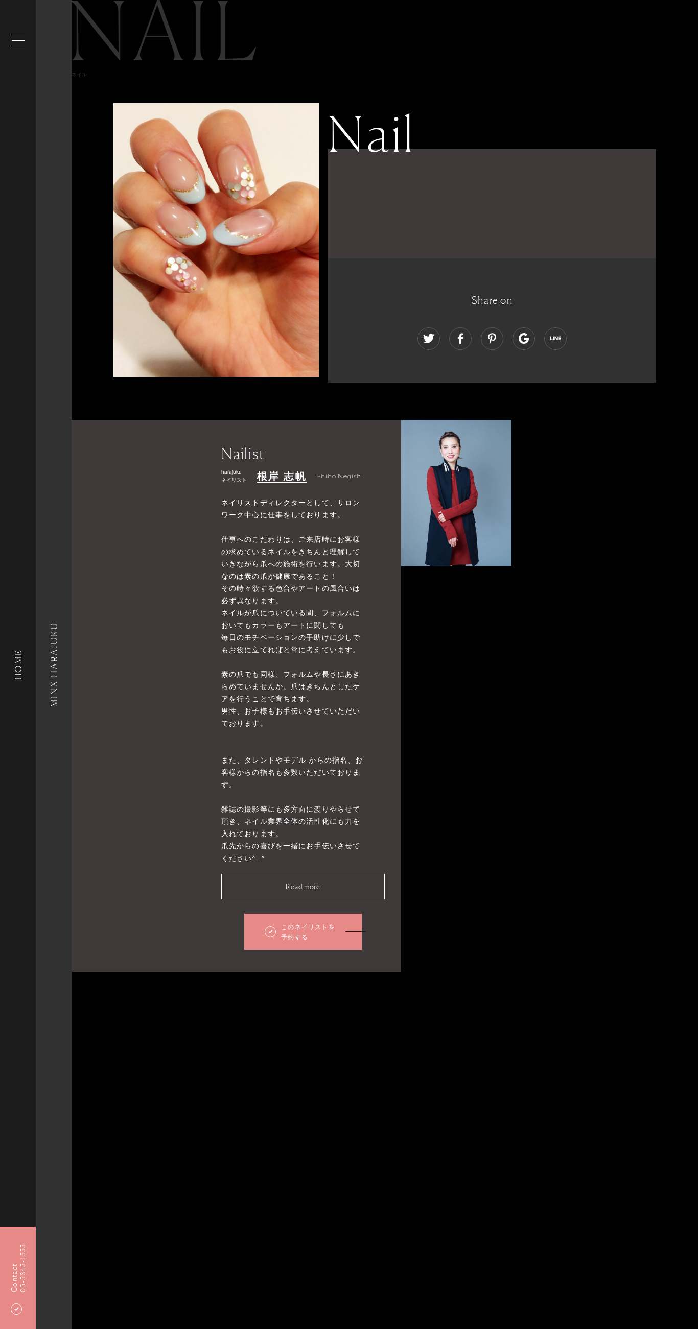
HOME (18, 664)
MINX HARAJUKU (53, 664)
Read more (303, 886)
